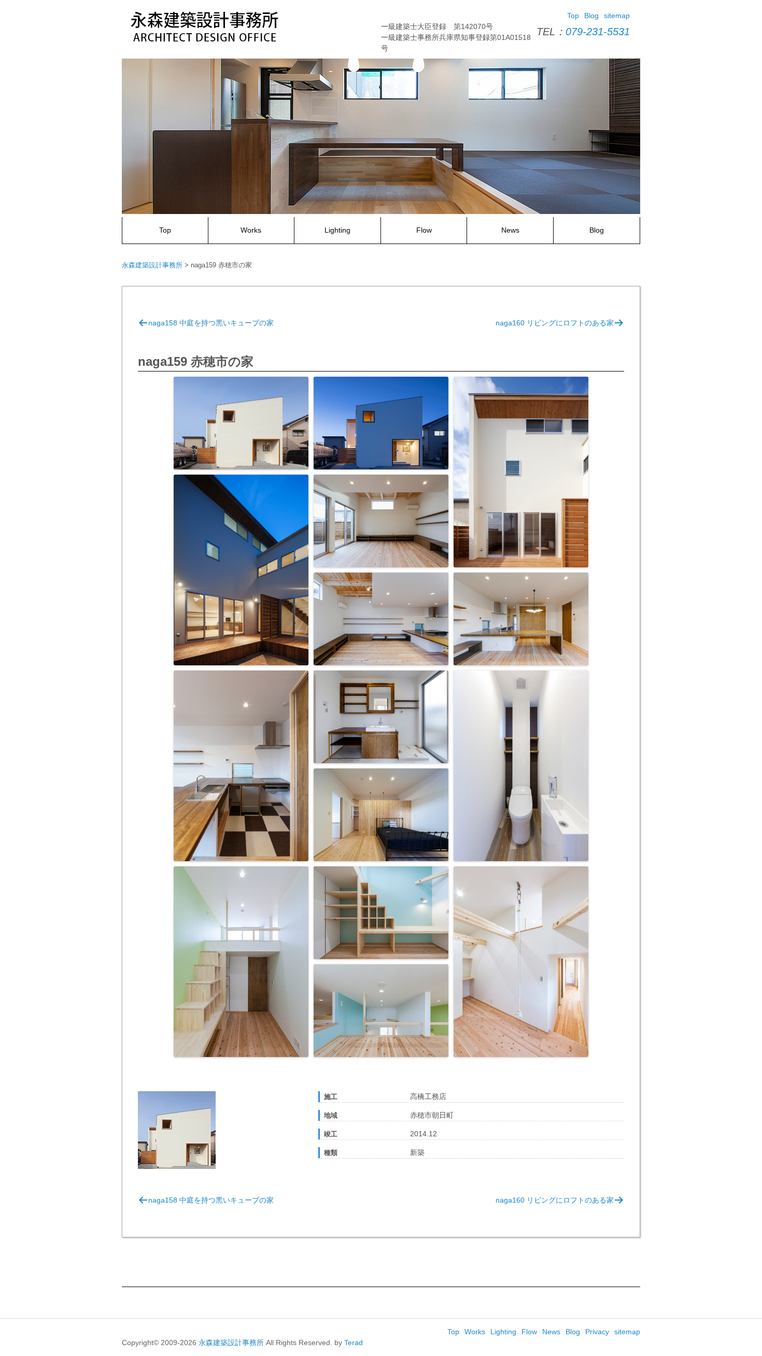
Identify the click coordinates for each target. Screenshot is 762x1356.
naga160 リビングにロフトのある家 (555, 323)
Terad (353, 1342)
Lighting (337, 230)
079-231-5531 (598, 31)
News (510, 230)
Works (251, 230)
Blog (591, 15)
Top (573, 15)
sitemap (617, 15)
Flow (424, 230)
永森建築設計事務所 (231, 1342)
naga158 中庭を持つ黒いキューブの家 (211, 323)
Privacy (597, 1332)
